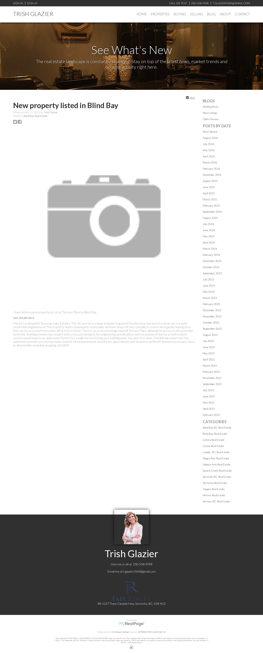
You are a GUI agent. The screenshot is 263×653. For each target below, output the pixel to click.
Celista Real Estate (213, 439)
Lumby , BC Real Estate (216, 452)
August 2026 (210, 137)
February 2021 (211, 414)
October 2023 (211, 267)
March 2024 (210, 248)
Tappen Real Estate (214, 489)
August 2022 (210, 334)
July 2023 (208, 279)
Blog (211, 14)
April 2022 (209, 359)
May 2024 (208, 236)
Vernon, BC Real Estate (216, 501)
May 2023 (208, 291)
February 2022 (211, 371)
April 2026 (209, 156)
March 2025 (210, 199)
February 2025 (211, 205)
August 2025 (210, 181)
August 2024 (210, 217)
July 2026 (208, 144)
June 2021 (209, 396)
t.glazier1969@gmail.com (139, 571)
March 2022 (210, 365)
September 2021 (212, 384)
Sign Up (32, 3)
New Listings (210, 112)
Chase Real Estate (213, 446)
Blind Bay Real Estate (35, 116)
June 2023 (209, 285)
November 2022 (212, 316)
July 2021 (208, 390)
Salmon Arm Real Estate (216, 464)
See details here (23, 317)
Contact (242, 14)
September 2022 (212, 328)
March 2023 (210, 297)
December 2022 (212, 310)
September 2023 (212, 273)
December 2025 (212, 174)
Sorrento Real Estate (215, 483)
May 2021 (208, 402)
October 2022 (211, 322)
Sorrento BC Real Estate (217, 476)
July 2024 (208, 224)
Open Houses (211, 119)
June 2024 (209, 230)
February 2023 (211, 304)
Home (142, 14)
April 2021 (209, 408)
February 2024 (211, 254)
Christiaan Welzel (120, 631)
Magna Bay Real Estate (216, 458)
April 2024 (209, 242)
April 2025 (209, 193)
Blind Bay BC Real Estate (217, 427)
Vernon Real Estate (214, 495)
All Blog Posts (211, 106)
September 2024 (212, 211)
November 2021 (212, 377)
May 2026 (208, 150)
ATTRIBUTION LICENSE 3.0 (152, 631)
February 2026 (211, 168)
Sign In (18, 3)
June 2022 (209, 347)
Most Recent (210, 131)
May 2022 (208, 353)
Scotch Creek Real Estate (217, 470)
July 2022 (208, 341)
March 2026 (210, 162)
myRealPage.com (132, 624)
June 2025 (209, 187)
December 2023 (212, 261)
